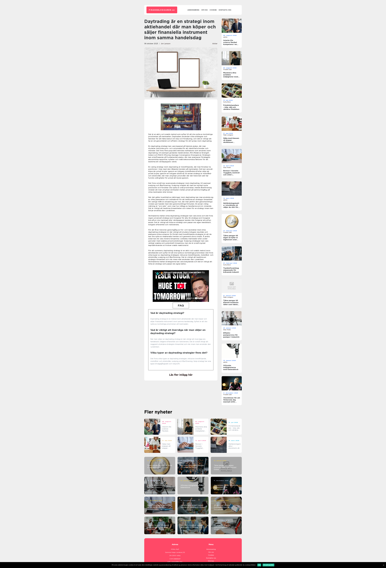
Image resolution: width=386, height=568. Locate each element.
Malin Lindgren (228, 135)
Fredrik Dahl (227, 69)
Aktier (214, 44)
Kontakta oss (225, 10)
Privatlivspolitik (268, 565)
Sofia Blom (227, 102)
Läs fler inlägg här (180, 374)
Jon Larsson (165, 44)
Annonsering (193, 10)
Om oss (204, 10)
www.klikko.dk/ (177, 562)
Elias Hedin (227, 167)
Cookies (213, 10)
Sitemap (211, 561)
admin (225, 37)
